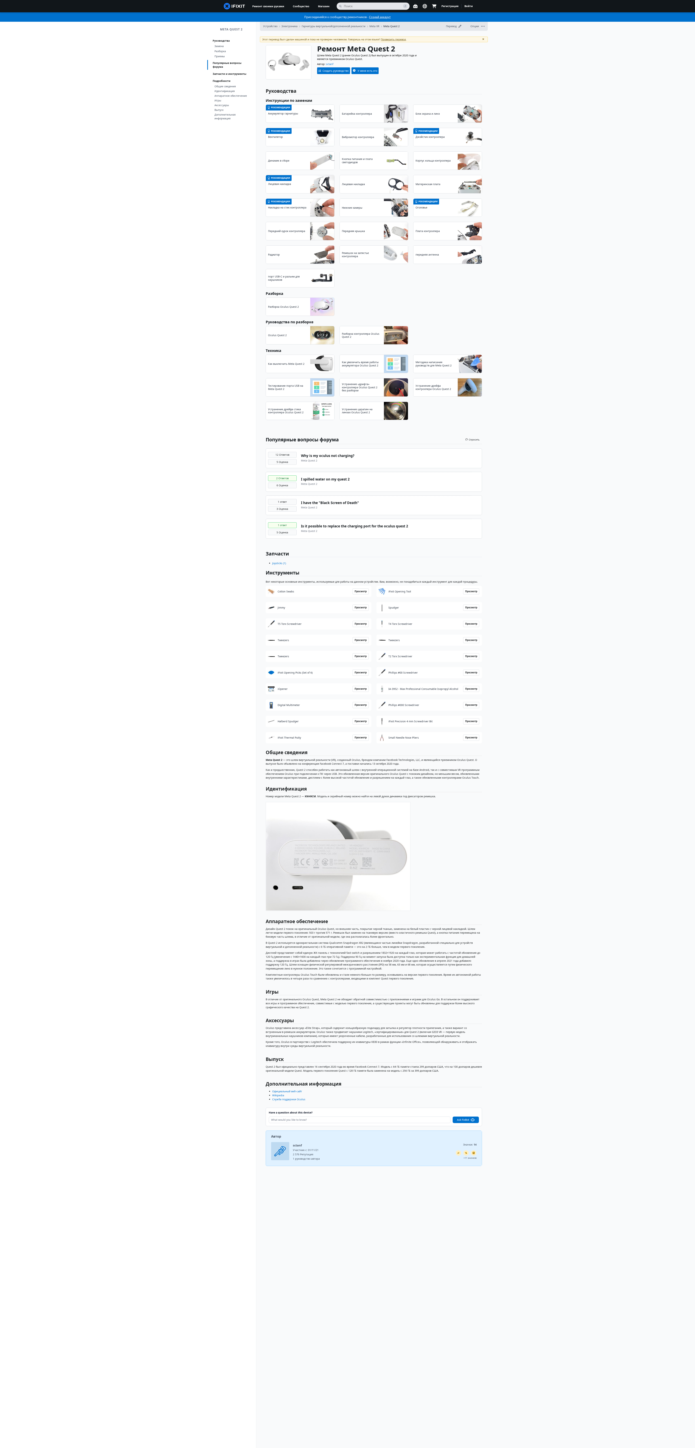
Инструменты (282, 572)
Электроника (289, 26)
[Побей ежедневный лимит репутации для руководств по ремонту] (474, 1153)
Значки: (470, 1144)
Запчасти (277, 553)
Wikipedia (278, 1095)
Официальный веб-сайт (287, 1091)
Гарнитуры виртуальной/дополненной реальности (333, 26)
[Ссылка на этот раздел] (264, 753)
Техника (273, 350)
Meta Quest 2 (231, 29)
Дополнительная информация (225, 116)
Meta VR (374, 26)
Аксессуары (221, 105)
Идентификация (224, 91)
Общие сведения (225, 86)
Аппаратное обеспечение (230, 95)
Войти (468, 6)
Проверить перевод (393, 39)
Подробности (221, 81)
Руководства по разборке (289, 321)
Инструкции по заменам (289, 100)
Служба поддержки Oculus (288, 1099)
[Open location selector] (424, 6)
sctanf (329, 64)
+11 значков (470, 1157)
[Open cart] (434, 6)
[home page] (234, 6)
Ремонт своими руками (268, 6)
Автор (276, 1136)
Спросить (474, 439)
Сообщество (301, 6)
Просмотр (361, 591)
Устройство (270, 26)
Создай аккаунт (380, 17)
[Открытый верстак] (415, 6)
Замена (219, 46)
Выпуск (219, 110)
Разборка (220, 51)
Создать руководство (336, 70)
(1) (279, 563)
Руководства (221, 40)
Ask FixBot (463, 1119)
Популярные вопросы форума (227, 64)
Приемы (219, 56)
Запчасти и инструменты (229, 74)
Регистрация (449, 6)
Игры (217, 100)
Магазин (323, 6)
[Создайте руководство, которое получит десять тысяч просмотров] (466, 1153)
